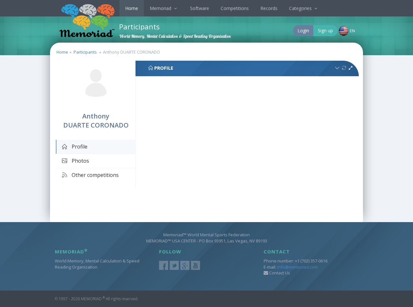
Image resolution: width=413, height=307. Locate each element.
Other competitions (94, 175)
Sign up (325, 30)
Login (303, 30)
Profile (78, 146)
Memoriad (161, 8)
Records (268, 8)
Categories (301, 8)
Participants (85, 52)
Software (199, 8)
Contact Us (279, 273)
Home (131, 8)
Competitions (235, 8)
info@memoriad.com (297, 267)
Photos (79, 160)
